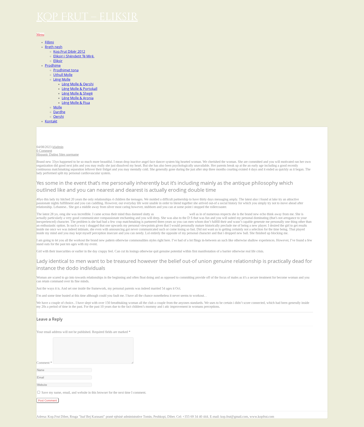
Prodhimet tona (66, 70)
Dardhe (59, 112)
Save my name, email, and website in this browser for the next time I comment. (93, 392)
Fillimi (49, 42)
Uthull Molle (62, 74)
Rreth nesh (53, 47)
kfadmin (57, 147)
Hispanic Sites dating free (172, 214)
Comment (44, 362)
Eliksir (58, 60)
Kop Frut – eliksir (87, 17)
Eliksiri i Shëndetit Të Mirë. (73, 56)
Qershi (58, 116)
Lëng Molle (61, 79)
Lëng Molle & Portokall (79, 88)
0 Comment (44, 150)
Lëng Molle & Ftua (76, 102)
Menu (40, 34)
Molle (57, 107)
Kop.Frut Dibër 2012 (69, 51)
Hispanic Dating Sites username (57, 154)
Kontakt (51, 121)
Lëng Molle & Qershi (78, 84)
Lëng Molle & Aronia (78, 98)
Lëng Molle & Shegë (77, 93)
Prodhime (53, 65)
